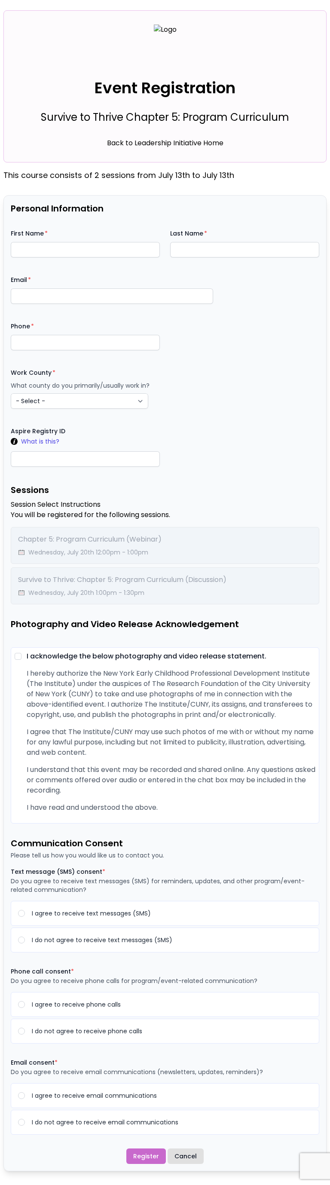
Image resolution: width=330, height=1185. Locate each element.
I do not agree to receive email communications (105, 1122)
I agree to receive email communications (94, 1095)
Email (19, 280)
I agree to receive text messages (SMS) (91, 913)
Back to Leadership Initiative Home (165, 143)
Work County (31, 372)
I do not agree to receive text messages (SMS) (102, 940)
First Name (27, 233)
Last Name (186, 233)
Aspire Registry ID (38, 431)
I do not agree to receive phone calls (87, 1031)
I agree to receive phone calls (76, 1004)
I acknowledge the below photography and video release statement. (146, 656)
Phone (20, 326)
